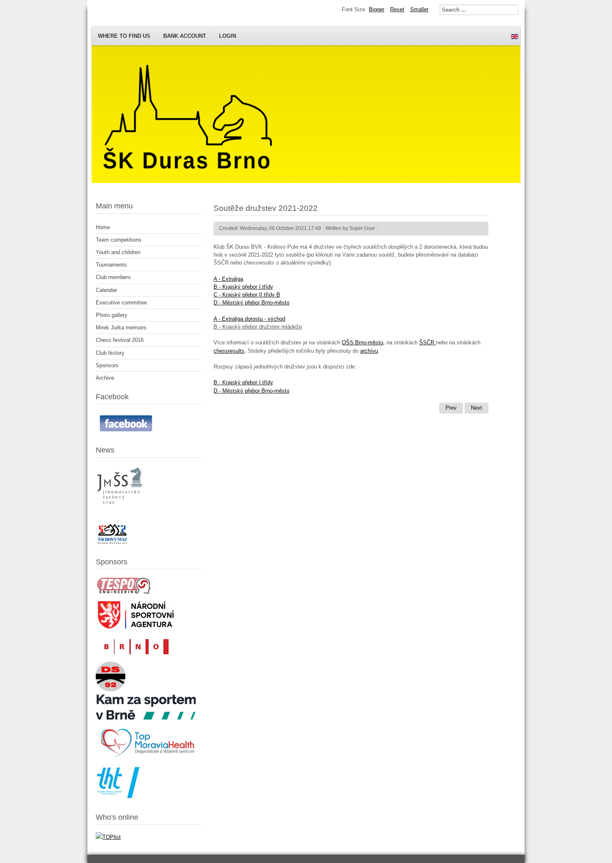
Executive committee (121, 302)
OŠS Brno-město (362, 342)
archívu (369, 351)
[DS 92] (110, 689)
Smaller (419, 9)
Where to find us (124, 36)
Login (227, 36)
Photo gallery (111, 315)
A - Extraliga (228, 279)
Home (103, 227)
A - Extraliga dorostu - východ (249, 319)
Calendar (106, 290)
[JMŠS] (120, 509)
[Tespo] (123, 593)
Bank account (184, 36)
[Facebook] (127, 432)
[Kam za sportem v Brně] (146, 718)
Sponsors (107, 365)
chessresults (229, 351)
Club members (113, 277)
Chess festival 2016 (120, 340)
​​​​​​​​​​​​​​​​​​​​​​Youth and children (118, 252)
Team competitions (119, 240)
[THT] (119, 799)
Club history (110, 353)
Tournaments (111, 265)
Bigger (376, 9)
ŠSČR (427, 342)
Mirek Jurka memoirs (121, 327)
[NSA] (136, 629)
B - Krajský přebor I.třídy (243, 287)
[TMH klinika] (148, 758)
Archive (105, 378)
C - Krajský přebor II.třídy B (247, 295)
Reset (397, 9)
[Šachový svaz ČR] (112, 544)
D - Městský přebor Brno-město (251, 302)
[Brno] (135, 656)
